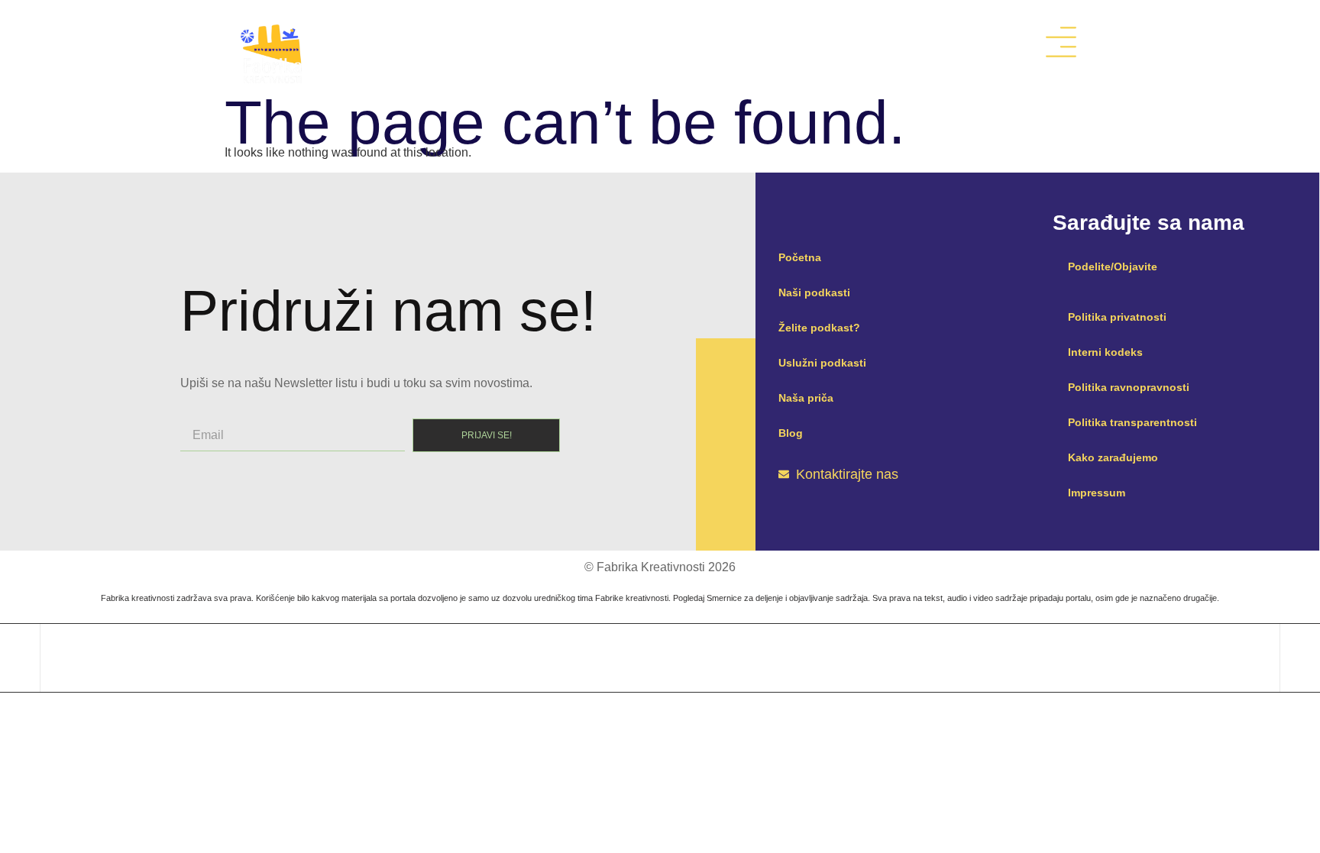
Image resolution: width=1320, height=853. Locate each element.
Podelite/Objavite (1112, 266)
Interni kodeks (1105, 352)
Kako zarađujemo (1113, 457)
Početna (799, 257)
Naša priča (805, 398)
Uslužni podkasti (822, 363)
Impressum (1096, 492)
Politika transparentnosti (1132, 422)
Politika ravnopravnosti (1128, 387)
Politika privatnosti (1117, 317)
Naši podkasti (814, 292)
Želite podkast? (819, 327)
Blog (790, 433)
